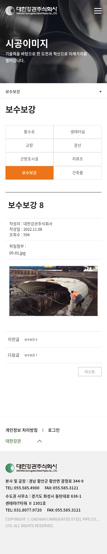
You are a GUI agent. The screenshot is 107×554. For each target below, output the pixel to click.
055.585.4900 (26, 488)
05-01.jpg (17, 253)
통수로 (29, 132)
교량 (29, 145)
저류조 (77, 159)
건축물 (77, 173)
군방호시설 (29, 159)
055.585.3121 (65, 488)
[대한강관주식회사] (31, 10)
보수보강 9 (30, 339)
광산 (77, 145)
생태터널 (77, 132)
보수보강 (29, 173)
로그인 (54, 430)
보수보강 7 (30, 355)
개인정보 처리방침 (21, 430)
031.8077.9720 (28, 510)
